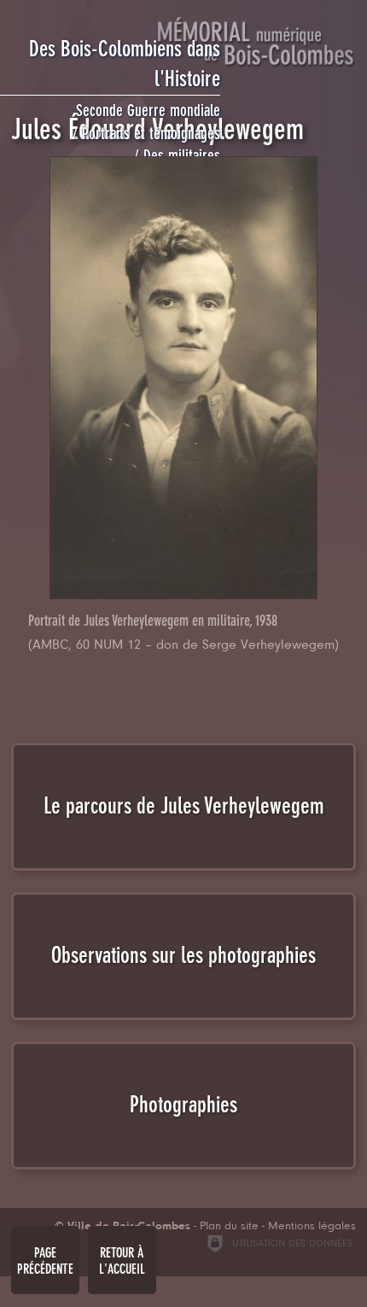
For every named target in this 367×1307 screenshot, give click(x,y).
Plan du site (229, 1227)
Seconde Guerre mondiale (148, 110)
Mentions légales (312, 1227)
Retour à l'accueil (122, 1261)
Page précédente (45, 1261)
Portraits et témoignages (151, 133)
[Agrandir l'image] (184, 378)
